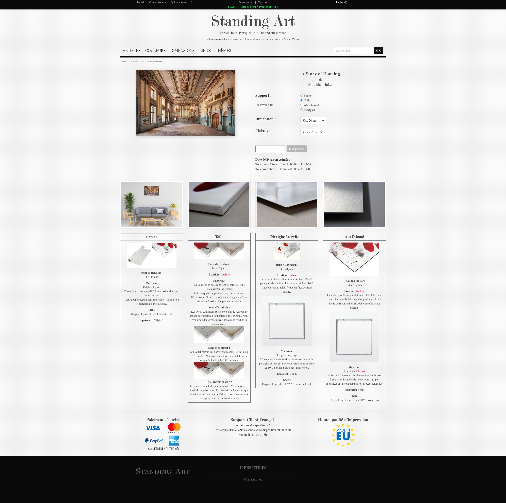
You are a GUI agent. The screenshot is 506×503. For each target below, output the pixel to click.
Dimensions (182, 50)
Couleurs (155, 50)
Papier (307, 95)
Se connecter (246, 2)
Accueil (140, 2)
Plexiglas (309, 110)
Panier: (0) (341, 2)
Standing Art (253, 21)
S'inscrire (262, 2)
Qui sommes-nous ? (182, 2)
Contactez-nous (157, 2)
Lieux (205, 50)
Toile (306, 100)
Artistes (132, 50)
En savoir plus (264, 105)
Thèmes (223, 50)
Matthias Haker (154, 61)
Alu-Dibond (311, 105)
